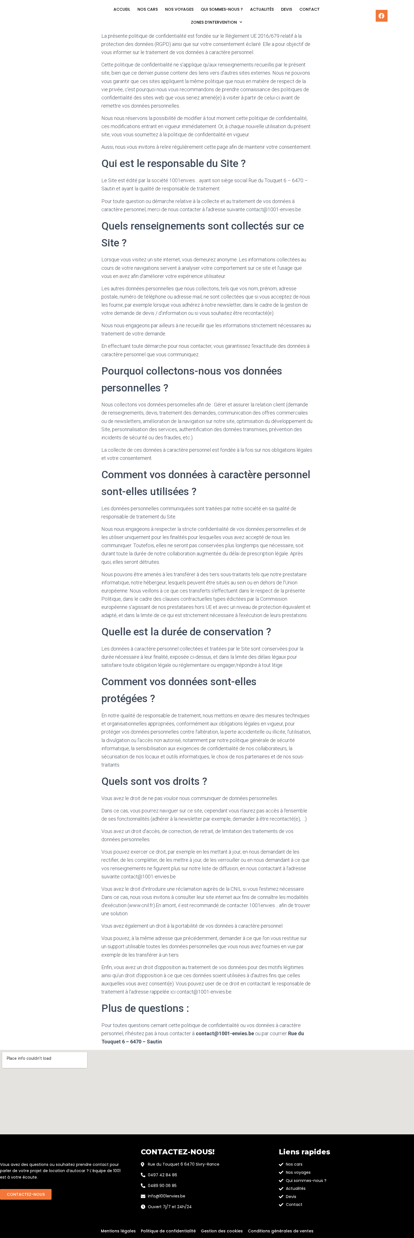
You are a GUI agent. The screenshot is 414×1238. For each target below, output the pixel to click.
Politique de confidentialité (168, 1231)
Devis (286, 9)
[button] (26, 1194)
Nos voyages (179, 9)
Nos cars (147, 9)
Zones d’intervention (214, 22)
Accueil (121, 9)
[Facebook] (382, 16)
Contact (309, 9)
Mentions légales (118, 1231)
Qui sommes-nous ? (222, 9)
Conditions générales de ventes (280, 1231)
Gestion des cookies (222, 1231)
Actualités (262, 9)
